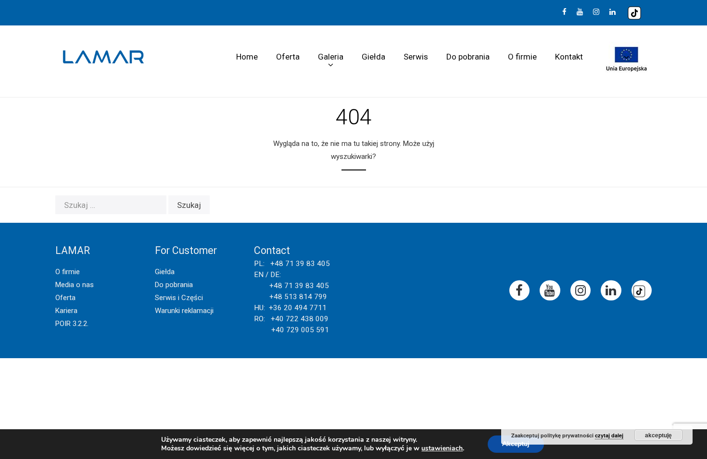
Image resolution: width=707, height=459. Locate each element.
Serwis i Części (179, 297)
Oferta (288, 56)
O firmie (522, 56)
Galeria (330, 56)
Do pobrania (468, 56)
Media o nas (74, 284)
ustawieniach (442, 448)
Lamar (103, 57)
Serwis (416, 56)
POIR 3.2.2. (71, 323)
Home (247, 56)
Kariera (66, 310)
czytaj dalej (609, 435)
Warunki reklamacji (184, 310)
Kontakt (569, 56)
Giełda (373, 56)
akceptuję (658, 435)
